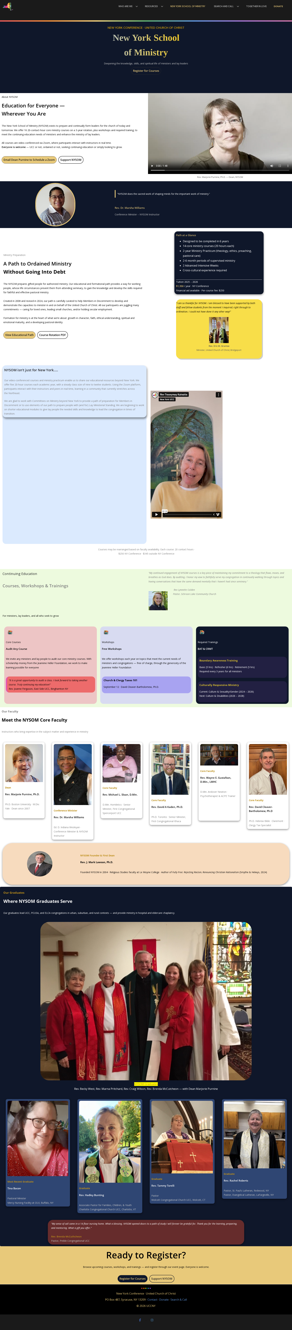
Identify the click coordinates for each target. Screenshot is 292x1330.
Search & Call (179, 1299)
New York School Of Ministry (187, 6)
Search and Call (224, 6)
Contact (152, 1299)
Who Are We (125, 6)
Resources (151, 6)
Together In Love (256, 6)
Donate (278, 6)
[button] (136, 6)
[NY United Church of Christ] (8, 6)
